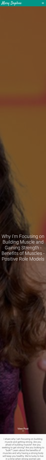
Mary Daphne (12, 3)
